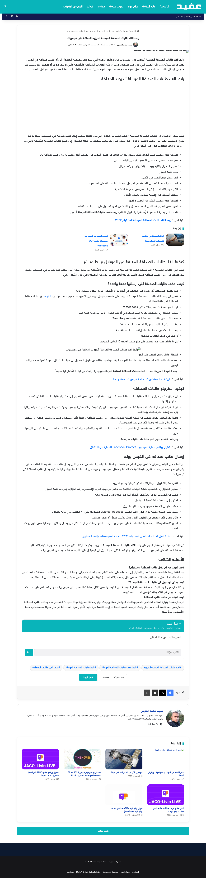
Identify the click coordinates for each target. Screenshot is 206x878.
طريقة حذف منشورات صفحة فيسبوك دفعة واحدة (142, 379)
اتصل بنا (135, 872)
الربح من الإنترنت (73, 7)
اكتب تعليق (103, 831)
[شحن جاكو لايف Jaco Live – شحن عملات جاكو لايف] (165, 794)
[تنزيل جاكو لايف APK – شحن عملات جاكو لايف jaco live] (123, 794)
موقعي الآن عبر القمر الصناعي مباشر (126, 772)
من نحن (70, 872)
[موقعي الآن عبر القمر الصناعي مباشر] (123, 759)
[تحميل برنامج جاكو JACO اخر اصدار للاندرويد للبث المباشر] (40, 759)
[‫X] (157, 724)
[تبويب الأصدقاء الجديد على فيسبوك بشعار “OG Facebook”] (119, 240)
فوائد (90, 7)
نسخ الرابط (88, 677)
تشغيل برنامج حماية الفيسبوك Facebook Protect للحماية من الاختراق (130, 447)
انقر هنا (47, 296)
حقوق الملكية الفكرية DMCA (88, 872)
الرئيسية (164, 7)
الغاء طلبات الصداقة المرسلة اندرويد (162, 667)
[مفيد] (189, 6)
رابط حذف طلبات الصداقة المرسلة (119, 667)
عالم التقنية (148, 7)
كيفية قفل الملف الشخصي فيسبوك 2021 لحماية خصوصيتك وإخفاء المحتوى (126, 536)
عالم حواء (133, 7)
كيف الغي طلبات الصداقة (45, 667)
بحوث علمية (116, 7)
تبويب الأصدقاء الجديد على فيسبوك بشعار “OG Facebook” (96, 241)
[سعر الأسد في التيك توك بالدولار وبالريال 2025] (165, 759)
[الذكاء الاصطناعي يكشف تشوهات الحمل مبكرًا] (175, 240)
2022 (143, 220)
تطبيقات (124, 31)
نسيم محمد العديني (124, 45)
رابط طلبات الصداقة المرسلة (80, 667)
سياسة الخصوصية (110, 872)
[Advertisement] (103, 107)
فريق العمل (125, 872)
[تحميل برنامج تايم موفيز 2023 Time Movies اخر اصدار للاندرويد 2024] (82, 759)
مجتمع (101, 7)
